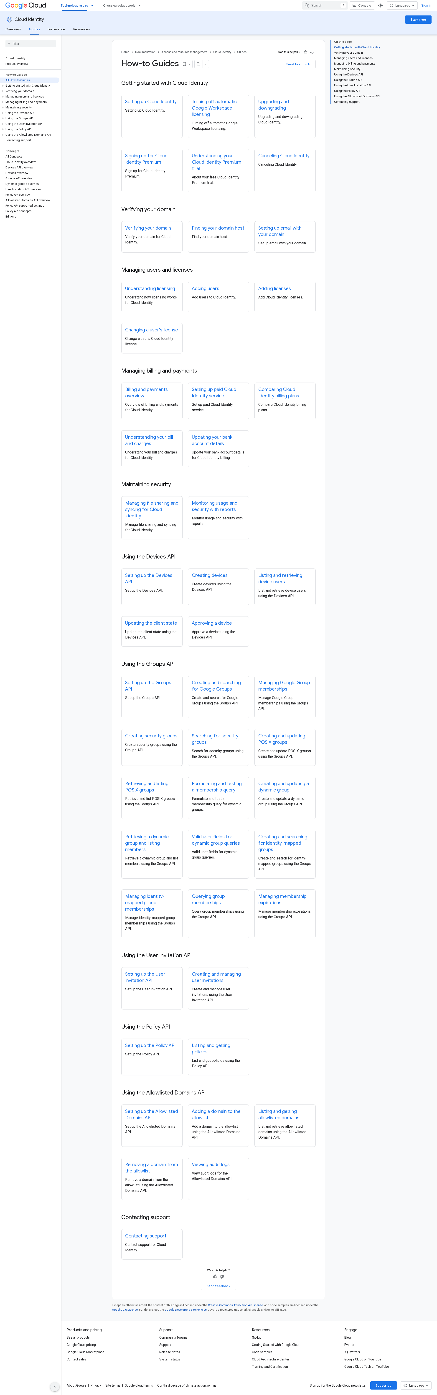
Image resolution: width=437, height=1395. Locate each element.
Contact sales (76, 1359)
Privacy (96, 1385)
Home (125, 52)
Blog (347, 1337)
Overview (13, 29)
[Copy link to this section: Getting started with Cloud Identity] (212, 83)
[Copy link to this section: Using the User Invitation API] (196, 956)
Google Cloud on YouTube (362, 1359)
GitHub (257, 1337)
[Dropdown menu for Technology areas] (93, 5)
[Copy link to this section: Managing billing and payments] (201, 371)
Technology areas (74, 5)
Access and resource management (184, 52)
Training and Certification (270, 1366)
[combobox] (325, 5)
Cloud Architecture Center (270, 1359)
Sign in (426, 5)
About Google (76, 1385)
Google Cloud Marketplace (85, 1352)
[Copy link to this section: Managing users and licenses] (197, 270)
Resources (81, 29)
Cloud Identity (29, 19)
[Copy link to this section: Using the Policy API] (174, 1027)
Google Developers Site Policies (186, 1309)
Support (165, 1345)
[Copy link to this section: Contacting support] (174, 1217)
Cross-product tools (119, 5)
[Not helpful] (312, 52)
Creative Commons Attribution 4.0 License (235, 1305)
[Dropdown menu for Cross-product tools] (140, 5)
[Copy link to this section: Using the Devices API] (180, 557)
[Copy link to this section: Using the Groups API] (179, 664)
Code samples (262, 1352)
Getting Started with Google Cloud (276, 1345)
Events (349, 1345)
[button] (29, 85)
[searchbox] (30, 43)
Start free (418, 20)
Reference (56, 29)
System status (169, 1359)
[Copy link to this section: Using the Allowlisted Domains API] (210, 1093)
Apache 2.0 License (125, 1309)
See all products (78, 1337)
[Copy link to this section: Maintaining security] (175, 485)
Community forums (173, 1337)
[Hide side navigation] (54, 1386)
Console (364, 5)
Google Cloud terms (139, 1385)
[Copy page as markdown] (199, 64)
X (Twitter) (352, 1352)
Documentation (145, 52)
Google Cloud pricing (81, 1345)
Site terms (112, 1385)
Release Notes (169, 1352)
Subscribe (383, 1385)
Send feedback (298, 64)
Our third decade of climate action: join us (186, 1385)
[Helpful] (305, 52)
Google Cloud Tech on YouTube (366, 1366)
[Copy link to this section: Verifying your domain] (180, 210)
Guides (34, 29)
